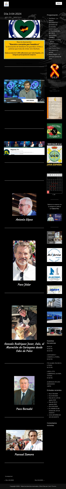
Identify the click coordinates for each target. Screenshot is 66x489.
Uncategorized (8, 476)
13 (54, 183)
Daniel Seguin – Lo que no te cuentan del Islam (55, 56)
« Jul (53, 194)
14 (56, 183)
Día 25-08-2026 (53, 396)
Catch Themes (52, 486)
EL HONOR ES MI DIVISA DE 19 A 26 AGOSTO (54, 410)
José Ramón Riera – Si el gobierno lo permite (55, 50)
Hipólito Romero (17, 17)
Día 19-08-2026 (53, 406)
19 (52, 186)
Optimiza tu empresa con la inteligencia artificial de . (54, 206)
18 (50, 186)
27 (54, 189)
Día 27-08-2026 (53, 393)
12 (52, 183)
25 (50, 189)
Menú (59, 3)
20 (54, 186)
